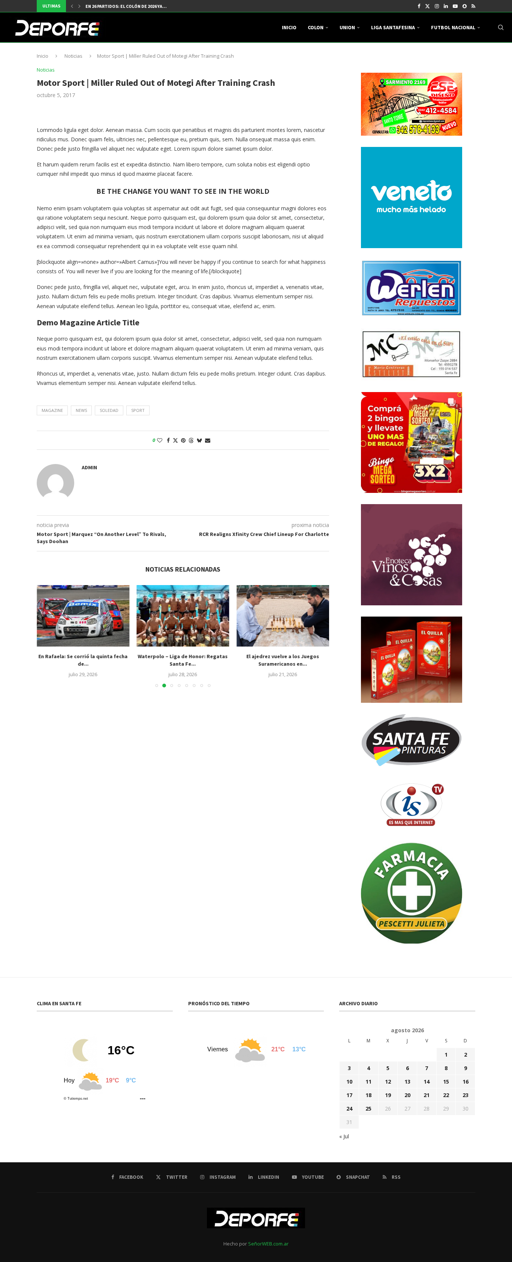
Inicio (289, 27)
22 (446, 1095)
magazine (52, 410)
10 (349, 1081)
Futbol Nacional (453, 27)
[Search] (501, 27)
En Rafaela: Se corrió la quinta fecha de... (82, 660)
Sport (138, 410)
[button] (72, 6)
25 (368, 1108)
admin (89, 467)
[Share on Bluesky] (199, 440)
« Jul (344, 1136)
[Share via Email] (207, 440)
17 (349, 1095)
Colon (315, 27)
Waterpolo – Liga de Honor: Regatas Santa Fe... (183, 660)
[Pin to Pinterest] (183, 440)
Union (347, 27)
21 (427, 1095)
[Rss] (473, 6)
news (81, 410)
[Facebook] (419, 6)
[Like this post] (159, 440)
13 (407, 1081)
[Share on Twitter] (175, 440)
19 (388, 1095)
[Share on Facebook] (168, 440)
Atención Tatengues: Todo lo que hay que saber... (143, 6)
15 (446, 1081)
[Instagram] (437, 6)
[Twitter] (427, 6)
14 (427, 1081)
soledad (109, 410)
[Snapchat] (465, 6)
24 (349, 1108)
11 (368, 1081)
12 (388, 1081)
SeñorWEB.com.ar (268, 1243)
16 (466, 1081)
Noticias (73, 55)
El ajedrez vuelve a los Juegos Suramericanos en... (283, 660)
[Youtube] (455, 6)
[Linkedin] (446, 6)
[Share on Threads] (191, 440)
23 (466, 1095)
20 (407, 1095)
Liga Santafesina (393, 27)
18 (368, 1095)
